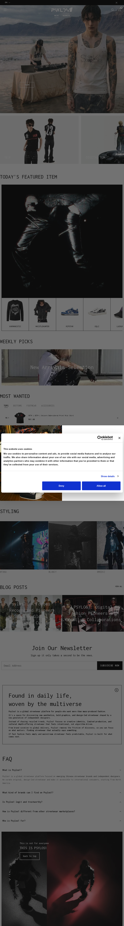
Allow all (101, 486)
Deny (61, 486)
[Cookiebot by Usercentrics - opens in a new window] (99, 438)
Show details (108, 476)
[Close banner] (119, 438)
